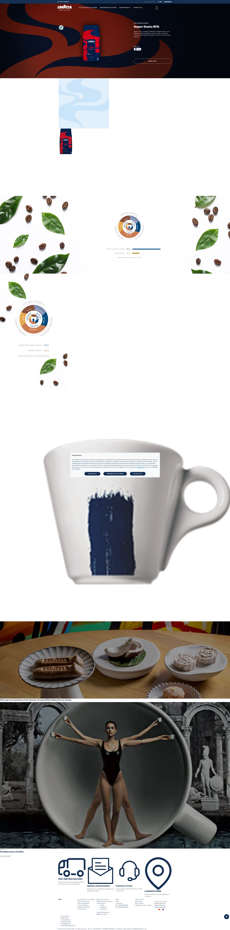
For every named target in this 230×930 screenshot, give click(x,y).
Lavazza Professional (103, 912)
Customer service (124, 886)
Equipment (103, 907)
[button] (157, 8)
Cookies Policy (65, 920)
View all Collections (83, 901)
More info (153, 61)
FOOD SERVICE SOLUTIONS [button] (88, 7)
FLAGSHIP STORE (153, 891)
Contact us (119, 903)
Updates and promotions (98, 886)
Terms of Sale (139, 903)
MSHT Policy (65, 918)
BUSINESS (168, 1)
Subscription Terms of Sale (143, 905)
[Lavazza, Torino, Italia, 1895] (64, 8)
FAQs (117, 901)
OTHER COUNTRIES (160, 907)
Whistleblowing (65, 923)
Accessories (103, 909)
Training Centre (82, 909)
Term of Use (138, 901)
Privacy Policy (65, 916)
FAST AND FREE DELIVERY (70, 879)
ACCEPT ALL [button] (92, 473)
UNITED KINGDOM (159, 905)
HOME (160, 1)
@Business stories (102, 914)
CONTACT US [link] (137, 7)
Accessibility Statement (68, 925)
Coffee (102, 905)
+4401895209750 (122, 907)
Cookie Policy (141, 467)
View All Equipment (83, 903)
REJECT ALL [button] (138, 473)
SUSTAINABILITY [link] (125, 7)
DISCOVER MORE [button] (5, 856)
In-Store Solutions (82, 905)
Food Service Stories (83, 907)
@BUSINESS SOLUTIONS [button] (108, 7)
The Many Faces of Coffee (12, 852)
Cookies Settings (66, 921)
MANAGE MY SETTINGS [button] (115, 473)
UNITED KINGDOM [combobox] (159, 903)
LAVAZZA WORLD (63, 1)
